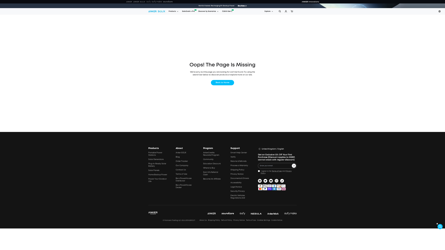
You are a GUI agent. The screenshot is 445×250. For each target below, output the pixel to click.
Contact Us (181, 170)
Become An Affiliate (212, 179)
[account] (286, 11)
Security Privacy (237, 191)
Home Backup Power (157, 175)
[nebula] (253, 213)
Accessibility (236, 183)
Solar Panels (153, 170)
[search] (280, 11)
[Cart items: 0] (292, 11)
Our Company (182, 165)
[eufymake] (288, 213)
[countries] (440, 11)
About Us (203, 220)
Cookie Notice (276, 220)
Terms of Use (181, 174)
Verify (232, 157)
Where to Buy (209, 168)
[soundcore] (225, 213)
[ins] (276, 181)
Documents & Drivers (239, 178)
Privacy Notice (236, 174)
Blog (178, 157)
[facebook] (260, 181)
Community (208, 159)
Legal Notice (236, 187)
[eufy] (239, 213)
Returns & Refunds (238, 161)
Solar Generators (156, 159)
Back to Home (222, 82)
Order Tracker (182, 161)
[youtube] (271, 181)
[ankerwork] (270, 213)
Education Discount (212, 164)
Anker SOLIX (181, 153)
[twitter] (265, 181)
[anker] (209, 213)
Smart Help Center (238, 153)
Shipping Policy (237, 170)
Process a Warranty (239, 165)
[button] (286, 11)
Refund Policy (226, 220)
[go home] (156, 11)
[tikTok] (282, 181)
